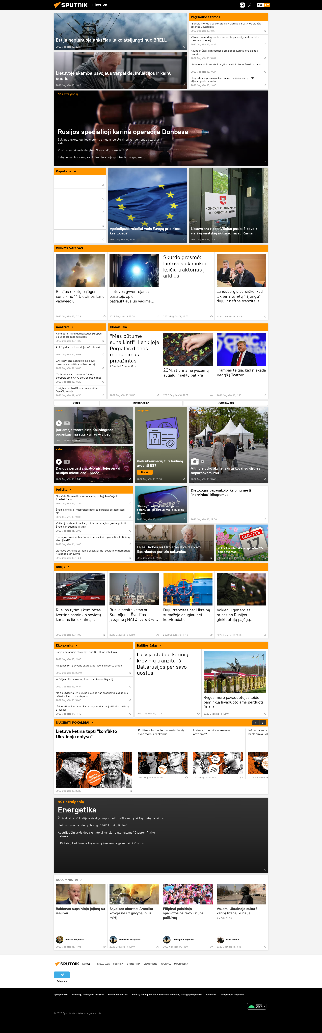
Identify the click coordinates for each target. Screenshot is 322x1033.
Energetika (77, 809)
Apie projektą (61, 994)
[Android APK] (256, 1006)
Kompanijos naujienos (232, 994)
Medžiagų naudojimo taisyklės (88, 994)
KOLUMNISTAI (67, 879)
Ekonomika (64, 645)
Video (59, 410)
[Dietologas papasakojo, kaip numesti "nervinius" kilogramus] (228, 504)
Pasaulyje (103, 963)
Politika (61, 489)
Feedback (211, 994)
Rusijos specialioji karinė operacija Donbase (123, 131)
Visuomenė (150, 963)
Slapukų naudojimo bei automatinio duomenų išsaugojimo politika (166, 994)
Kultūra (165, 963)
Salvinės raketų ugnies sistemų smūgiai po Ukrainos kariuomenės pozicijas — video (110, 141)
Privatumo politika (117, 994)
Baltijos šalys (147, 645)
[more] (184, 47)
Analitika (62, 327)
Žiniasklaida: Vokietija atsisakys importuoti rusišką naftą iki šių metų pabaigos (111, 818)
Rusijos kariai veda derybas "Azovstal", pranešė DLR (93, 150)
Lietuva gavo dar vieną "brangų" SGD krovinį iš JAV (92, 825)
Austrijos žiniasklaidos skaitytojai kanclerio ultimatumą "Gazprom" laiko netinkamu (106, 834)
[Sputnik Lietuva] (72, 9)
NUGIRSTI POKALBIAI (72, 722)
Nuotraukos (198, 410)
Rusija (60, 566)
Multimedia (181, 963)
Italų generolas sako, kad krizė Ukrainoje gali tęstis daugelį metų (101, 157)
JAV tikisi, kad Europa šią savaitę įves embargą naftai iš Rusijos (101, 843)
